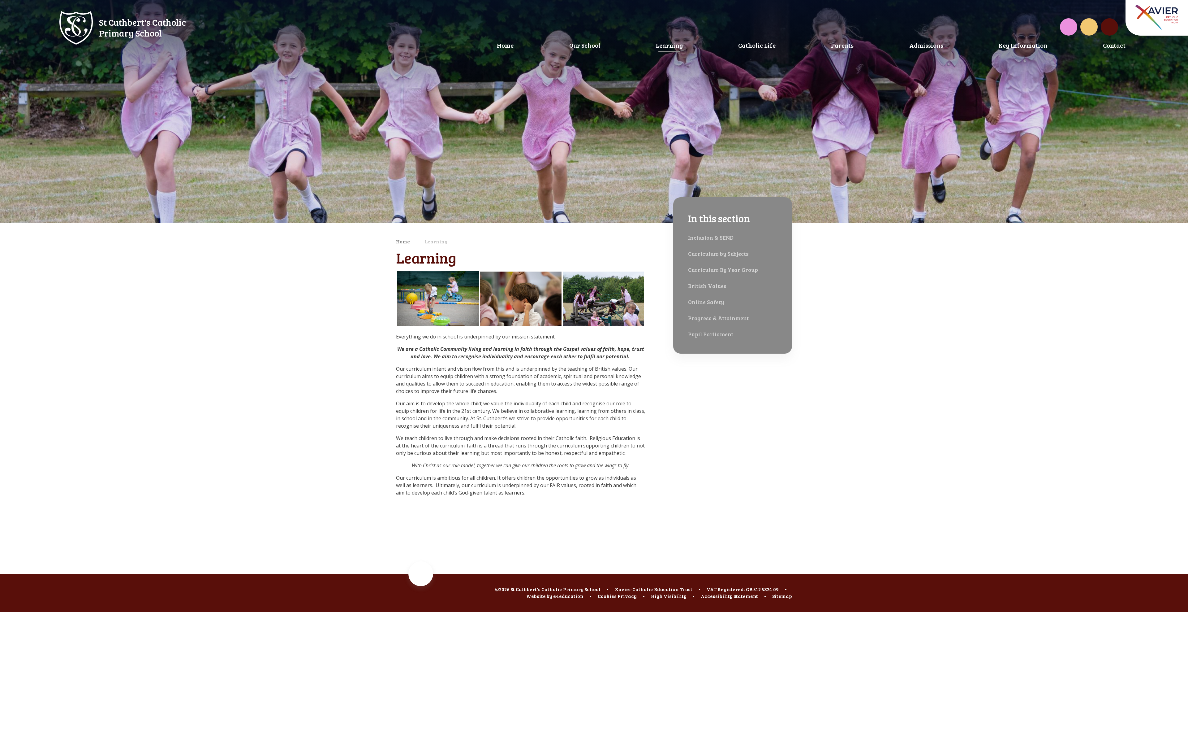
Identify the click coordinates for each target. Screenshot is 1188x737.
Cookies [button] (607, 596)
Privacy (627, 596)
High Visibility (669, 596)
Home (403, 241)
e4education (568, 596)
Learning (436, 241)
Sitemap (782, 596)
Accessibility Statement (729, 596)
